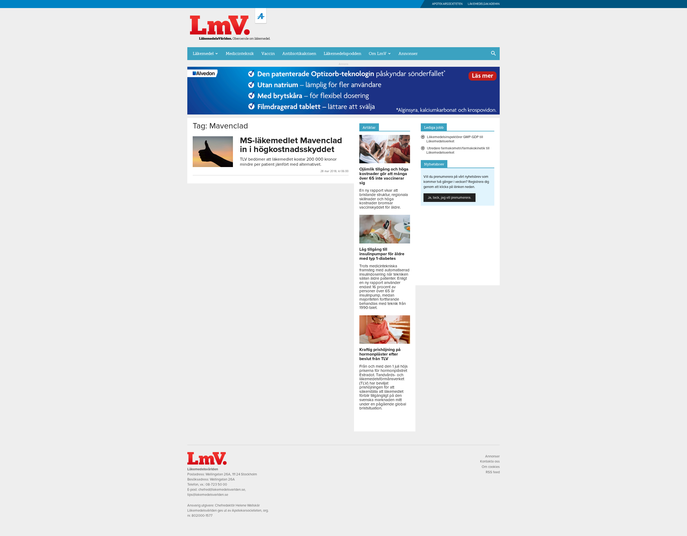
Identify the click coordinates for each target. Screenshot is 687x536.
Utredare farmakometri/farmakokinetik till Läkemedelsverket (457, 150)
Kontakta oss (490, 461)
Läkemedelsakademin (484, 3)
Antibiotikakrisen (299, 53)
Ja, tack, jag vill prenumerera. (449, 197)
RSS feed (493, 472)
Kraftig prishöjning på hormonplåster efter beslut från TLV (380, 354)
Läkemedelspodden (342, 53)
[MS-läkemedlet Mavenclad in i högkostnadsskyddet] (213, 151)
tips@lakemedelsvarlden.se (207, 495)
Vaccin (268, 53)
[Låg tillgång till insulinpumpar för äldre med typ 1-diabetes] (384, 242)
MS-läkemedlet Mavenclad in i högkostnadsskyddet (291, 144)
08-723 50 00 (216, 484)
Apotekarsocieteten (447, 3)
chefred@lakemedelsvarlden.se (221, 489)
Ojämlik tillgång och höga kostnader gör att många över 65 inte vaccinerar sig (383, 176)
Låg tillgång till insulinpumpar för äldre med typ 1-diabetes (381, 254)
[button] (493, 54)
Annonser (408, 53)
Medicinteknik (240, 53)
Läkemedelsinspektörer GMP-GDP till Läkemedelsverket (454, 139)
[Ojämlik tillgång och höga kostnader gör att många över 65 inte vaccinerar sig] (384, 162)
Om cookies (491, 467)
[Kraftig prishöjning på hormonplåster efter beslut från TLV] (384, 342)
